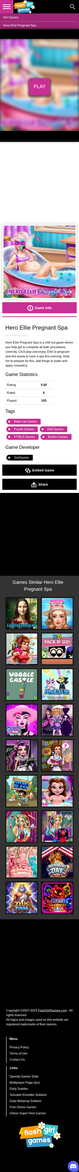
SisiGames (21, 457)
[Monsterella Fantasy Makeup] (22, 720)
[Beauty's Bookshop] (57, 755)
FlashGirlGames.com (52, 1010)
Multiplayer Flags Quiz (25, 1082)
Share (43, 484)
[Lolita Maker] (57, 720)
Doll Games (55, 429)
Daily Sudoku (19, 1088)
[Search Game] (73, 7)
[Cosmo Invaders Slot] (57, 898)
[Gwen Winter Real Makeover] (22, 826)
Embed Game (43, 470)
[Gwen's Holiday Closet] (57, 826)
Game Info (43, 308)
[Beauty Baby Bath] (57, 791)
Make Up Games (25, 421)
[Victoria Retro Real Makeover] (22, 649)
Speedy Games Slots (24, 1076)
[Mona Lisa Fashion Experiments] (22, 613)
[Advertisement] (39, 183)
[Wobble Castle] (22, 684)
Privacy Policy (19, 1047)
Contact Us (17, 1059)
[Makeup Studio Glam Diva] (57, 613)
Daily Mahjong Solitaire (25, 1101)
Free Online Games (23, 1107)
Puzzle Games (24, 429)
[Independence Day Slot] (57, 862)
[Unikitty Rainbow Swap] (57, 684)
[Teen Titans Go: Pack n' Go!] (57, 649)
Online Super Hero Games (28, 1113)
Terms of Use (18, 1053)
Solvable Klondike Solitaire (28, 1094)
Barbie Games (58, 436)
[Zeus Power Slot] (22, 898)
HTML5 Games (24, 436)
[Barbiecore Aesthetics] (22, 862)
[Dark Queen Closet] (22, 755)
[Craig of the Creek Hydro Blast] (22, 791)
